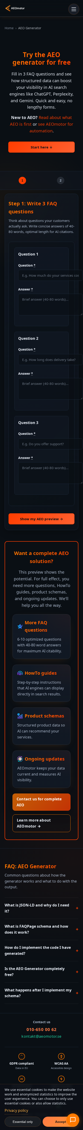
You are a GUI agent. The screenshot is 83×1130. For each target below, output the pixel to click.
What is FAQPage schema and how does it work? (41, 929)
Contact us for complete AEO (39, 802)
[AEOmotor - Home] (16, 8)
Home (9, 28)
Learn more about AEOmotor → (34, 823)
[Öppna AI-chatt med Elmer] (72, 1119)
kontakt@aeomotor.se (41, 1036)
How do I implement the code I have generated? (41, 950)
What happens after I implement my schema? (41, 993)
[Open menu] (73, 9)
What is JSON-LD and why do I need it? (41, 908)
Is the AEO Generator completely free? (41, 971)
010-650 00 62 (42, 1029)
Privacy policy (16, 1110)
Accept (60, 1122)
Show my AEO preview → (41, 519)
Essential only (23, 1122)
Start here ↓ (42, 147)
